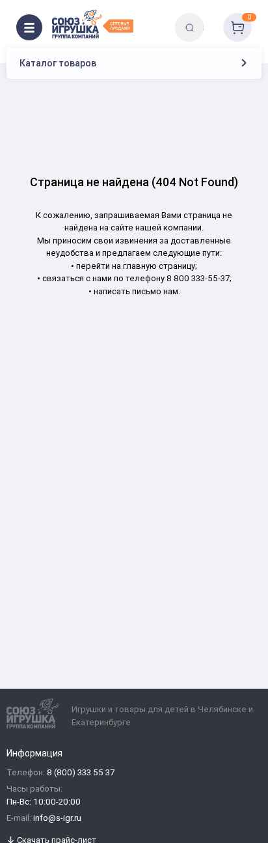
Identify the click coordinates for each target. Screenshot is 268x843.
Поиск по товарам (211, 18)
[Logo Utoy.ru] (92, 24)
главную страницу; (160, 265)
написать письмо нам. (137, 291)
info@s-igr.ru (57, 818)
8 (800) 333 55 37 (80, 773)
